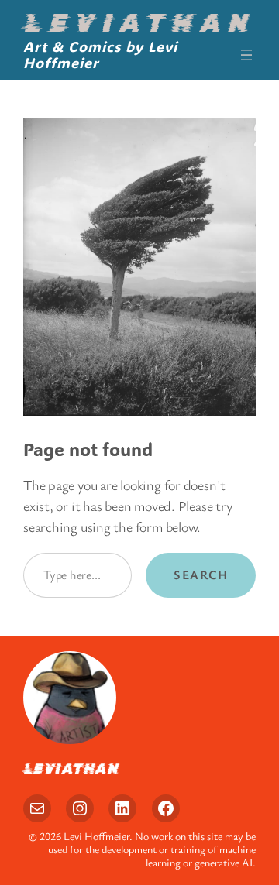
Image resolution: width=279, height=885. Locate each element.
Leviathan (138, 23)
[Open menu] (246, 55)
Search (201, 574)
